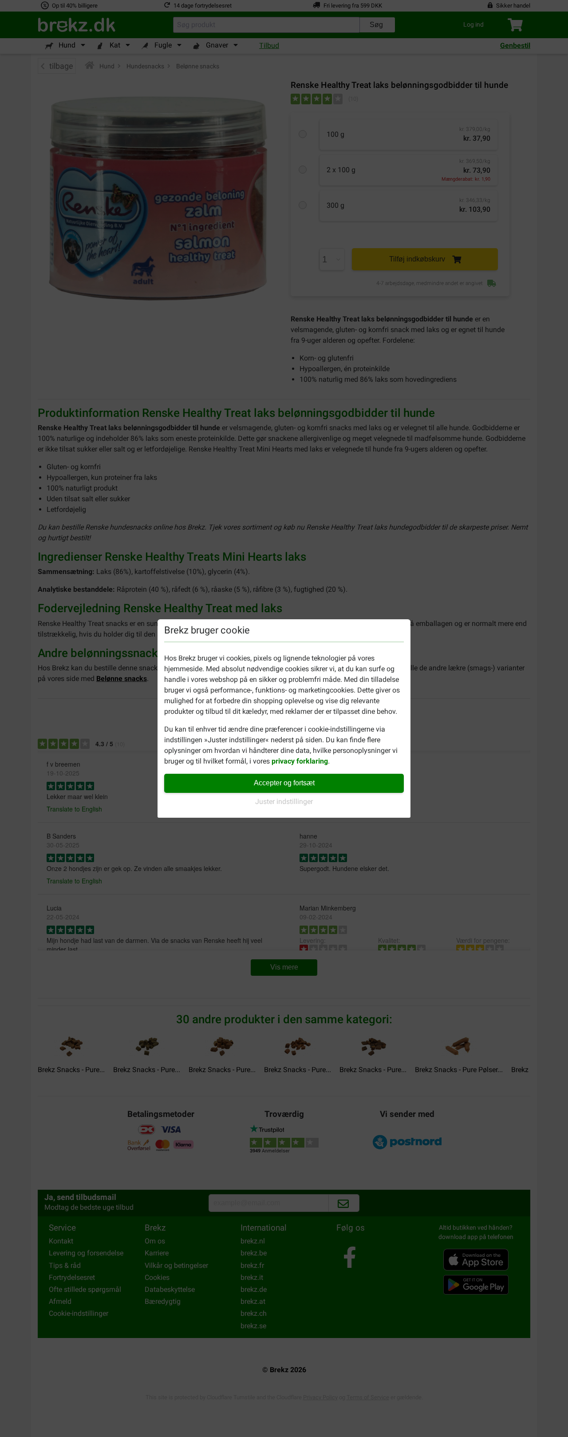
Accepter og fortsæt (284, 783)
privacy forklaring (300, 761)
